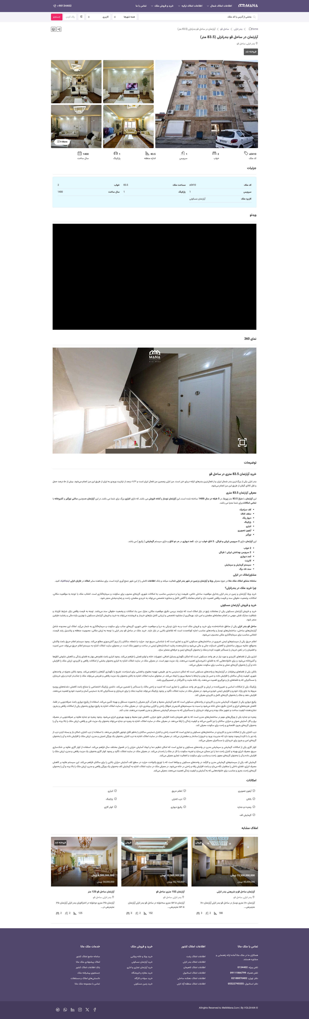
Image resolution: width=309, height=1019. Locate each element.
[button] (58, 29)
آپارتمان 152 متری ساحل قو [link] (170, 892)
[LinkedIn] (73, 1010)
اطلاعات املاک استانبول (194, 973)
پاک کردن (70, 17)
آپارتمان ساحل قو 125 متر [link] (101, 892)
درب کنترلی (177, 799)
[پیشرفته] (81, 17)
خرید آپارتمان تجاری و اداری (140, 967)
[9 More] (76, 126)
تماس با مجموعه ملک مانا (87, 984)
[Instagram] (80, 1010)
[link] (225, 861)
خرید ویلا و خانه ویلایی (142, 956)
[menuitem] (62, 6)
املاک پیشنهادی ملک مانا (88, 962)
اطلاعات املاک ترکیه (192, 6)
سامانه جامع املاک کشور (88, 956)
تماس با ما (141, 6)
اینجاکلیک (65, 581)
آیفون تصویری (244, 791)
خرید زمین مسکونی (143, 984)
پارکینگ (109, 799)
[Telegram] (58, 1010)
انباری (110, 791)
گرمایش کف (245, 815)
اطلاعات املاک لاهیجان (194, 967)
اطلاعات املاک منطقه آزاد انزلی (191, 984)
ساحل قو (224, 29)
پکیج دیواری (176, 807)
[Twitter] (87, 1010)
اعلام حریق (177, 791)
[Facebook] (95, 1010)
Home (254, 29)
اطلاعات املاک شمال (221, 6)
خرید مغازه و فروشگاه (142, 973)
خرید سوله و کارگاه (144, 978)
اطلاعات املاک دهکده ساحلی (191, 978)
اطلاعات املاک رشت (195, 956)
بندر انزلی (238, 29)
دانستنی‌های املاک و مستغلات (85, 978)
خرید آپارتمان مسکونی (142, 962)
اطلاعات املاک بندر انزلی (194, 962)
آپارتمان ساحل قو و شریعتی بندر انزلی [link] (236, 892)
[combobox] (124, 17)
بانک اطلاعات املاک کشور (88, 967)
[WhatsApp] (65, 1010)
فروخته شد (250, 52)
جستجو (56, 17)
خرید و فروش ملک (163, 6)
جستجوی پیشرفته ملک (88, 973)
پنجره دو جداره (244, 807)
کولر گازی (108, 807)
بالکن (248, 799)
